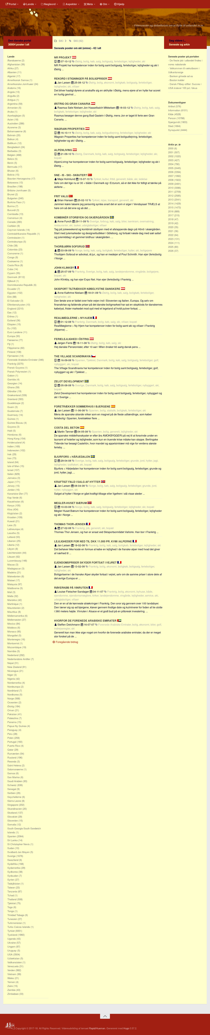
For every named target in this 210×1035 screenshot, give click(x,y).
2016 (171, 211)
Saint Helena (14, 765)
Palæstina (13, 718)
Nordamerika (14, 682)
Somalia (12, 824)
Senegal (12, 789)
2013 (171, 199)
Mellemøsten (14, 619)
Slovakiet (12, 816)
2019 (171, 223)
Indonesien (13, 450)
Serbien (11, 793)
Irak (9, 454)
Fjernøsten (13, 355)
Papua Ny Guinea (17, 726)
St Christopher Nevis (18, 844)
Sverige (11, 856)
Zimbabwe (13, 993)
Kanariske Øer (15, 493)
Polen (10, 737)
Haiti (10, 430)
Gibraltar (12, 391)
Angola (11, 92)
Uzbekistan (13, 958)
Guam (11, 407)
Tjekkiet (11, 903)
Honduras (13, 434)
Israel (10, 470)
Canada (11, 222)
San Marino (13, 777)
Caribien (12, 225)
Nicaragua (13, 670)
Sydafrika (12, 863)
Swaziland (13, 860)
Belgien (11, 155)
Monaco (12, 631)
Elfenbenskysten (16, 304)
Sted (171, 126)
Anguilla (11, 95)
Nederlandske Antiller (19, 659)
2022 (171, 235)
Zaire (10, 986)
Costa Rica (13, 265)
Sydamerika (14, 867)
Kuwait (11, 521)
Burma (11, 206)
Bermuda (12, 166)
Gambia (12, 379)
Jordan (11, 489)
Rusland (12, 757)
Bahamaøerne (15, 131)
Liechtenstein (14, 552)
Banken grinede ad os (181, 76)
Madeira (12, 572)
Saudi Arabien (15, 781)
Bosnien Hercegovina (19, 178)
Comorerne (13, 253)
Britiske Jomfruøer (17, 190)
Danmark (12, 277)
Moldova (12, 627)
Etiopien (12, 324)
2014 (171, 203)
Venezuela (13, 966)
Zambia (11, 990)
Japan (11, 481)
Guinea (11, 418)
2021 (171, 231)
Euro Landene (15, 332)
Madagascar (14, 568)
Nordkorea (13, 694)
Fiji (9, 344)
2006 (171, 172)
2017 (171, 215)
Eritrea (11, 316)
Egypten (12, 292)
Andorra (12, 88)
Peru (10, 734)
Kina (10, 509)
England (12, 308)
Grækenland (14, 395)
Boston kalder (177, 80)
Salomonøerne (15, 769)
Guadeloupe (14, 403)
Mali (9, 592)
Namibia (12, 651)
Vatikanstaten (14, 962)
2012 (171, 195)
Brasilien (12, 186)
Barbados (12, 151)
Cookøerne (13, 261)
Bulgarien (12, 198)
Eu (9, 328)
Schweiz (12, 785)
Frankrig (12, 363)
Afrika (10, 68)
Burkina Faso (14, 202)
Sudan (11, 848)
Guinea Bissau (15, 422)
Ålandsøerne (14, 60)
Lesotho (12, 533)
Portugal (12, 741)
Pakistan (12, 714)
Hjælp (120, 4)
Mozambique (14, 647)
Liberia (11, 544)
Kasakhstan (14, 501)
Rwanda (12, 761)
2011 (171, 191)
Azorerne (12, 127)
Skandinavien (14, 808)
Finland (11, 351)
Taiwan (11, 887)
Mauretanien (14, 607)
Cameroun (13, 218)
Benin (10, 162)
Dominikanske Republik (20, 285)
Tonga (11, 911)
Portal (12, 4)
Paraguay (12, 730)
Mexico (11, 623)
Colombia (12, 249)
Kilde (171, 114)
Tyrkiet (11, 930)
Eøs (9, 312)
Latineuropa (14, 529)
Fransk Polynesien (17, 371)
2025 (171, 246)
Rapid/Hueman (97, 1028)
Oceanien (12, 702)
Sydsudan (13, 875)
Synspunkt (174, 130)
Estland (11, 320)
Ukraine (11, 942)
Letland (11, 537)
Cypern (11, 273)
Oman (11, 710)
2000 (171, 148)
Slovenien (13, 820)
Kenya (11, 505)
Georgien (12, 383)
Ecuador (12, 288)
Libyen (11, 548)
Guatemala (13, 411)
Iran (9, 458)
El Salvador (13, 300)
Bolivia (11, 174)
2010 (171, 187)
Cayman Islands (16, 229)
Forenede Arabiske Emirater (22, 359)
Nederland (13, 655)
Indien (10, 446)
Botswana (13, 182)
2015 (171, 207)
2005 (171, 168)
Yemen (11, 982)
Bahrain (11, 135)
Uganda (11, 938)
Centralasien (14, 237)
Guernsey (13, 414)
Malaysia (12, 584)
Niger (10, 674)
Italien (10, 474)
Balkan (11, 139)
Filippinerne (13, 348)
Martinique (13, 604)
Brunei (11, 194)
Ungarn (11, 946)
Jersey (11, 485)
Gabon (11, 375)
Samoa (11, 773)
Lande (30, 4)
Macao (11, 564)
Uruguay (12, 950)
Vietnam (12, 974)
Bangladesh (14, 147)
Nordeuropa (14, 686)
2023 (171, 239)
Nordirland (13, 690)
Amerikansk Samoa (18, 80)
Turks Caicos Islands (19, 926)
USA (10, 954)
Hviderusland (14, 442)
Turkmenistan (15, 923)
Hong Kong (13, 438)
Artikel (172, 106)
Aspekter (71, 4)
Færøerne (13, 340)
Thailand (12, 899)
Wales (11, 978)
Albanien (12, 72)
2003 (171, 160)
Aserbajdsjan (14, 115)
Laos (10, 525)
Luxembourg (14, 560)
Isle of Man (13, 466)
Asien (10, 119)
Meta (90, 4)
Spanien (12, 836)
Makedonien (14, 576)
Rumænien (13, 753)
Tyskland (12, 934)
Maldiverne (13, 588)
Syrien (11, 879)
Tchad (11, 895)
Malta (10, 596)
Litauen (11, 556)
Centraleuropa (15, 241)
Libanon (11, 541)
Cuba (10, 269)
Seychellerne (14, 797)
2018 (171, 219)
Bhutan (11, 170)
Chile (10, 245)
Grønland (12, 399)
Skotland (12, 812)
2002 (171, 156)
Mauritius (12, 611)
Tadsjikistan (14, 883)
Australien (13, 123)
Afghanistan (14, 64)
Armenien (12, 107)
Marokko (12, 600)
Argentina (12, 103)
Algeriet (11, 76)
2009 (171, 183)
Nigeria (11, 678)
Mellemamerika (16, 615)
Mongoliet (12, 635)
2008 (171, 179)
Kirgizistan (13, 513)
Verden (11, 970)
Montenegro (14, 639)
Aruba (10, 111)
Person (172, 118)
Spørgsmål (174, 122)
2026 (171, 250)
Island (10, 462)
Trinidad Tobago (16, 915)
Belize (11, 158)
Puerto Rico (14, 745)
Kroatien (12, 517)
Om (105, 4)
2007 (171, 176)
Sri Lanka (12, 840)
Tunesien (12, 919)
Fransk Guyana (16, 367)
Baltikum (12, 143)
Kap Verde (13, 497)
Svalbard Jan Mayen (18, 852)
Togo (10, 907)
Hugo (126, 1028)
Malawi (11, 580)
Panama (12, 722)
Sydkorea (12, 871)
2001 (171, 152)
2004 (171, 164)
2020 (171, 227)
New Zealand (14, 667)
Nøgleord (50, 4)
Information (174, 110)
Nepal (10, 663)
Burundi (11, 210)
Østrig (11, 706)
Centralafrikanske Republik (22, 233)
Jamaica (12, 478)
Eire (9, 296)
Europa (11, 336)
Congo (11, 257)
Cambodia (13, 214)
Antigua (11, 99)
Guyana (12, 426)
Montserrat (13, 643)
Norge (11, 698)
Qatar (10, 749)
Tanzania (12, 891)
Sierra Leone (14, 800)
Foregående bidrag (66, 642)
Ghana (11, 387)
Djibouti (11, 281)
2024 (171, 243)
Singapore (13, 804)
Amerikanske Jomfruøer (20, 84)
